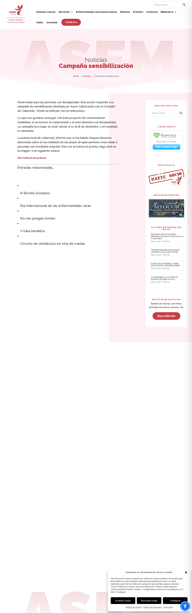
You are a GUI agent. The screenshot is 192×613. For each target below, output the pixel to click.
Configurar (175, 600)
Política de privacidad (152, 607)
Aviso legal (168, 607)
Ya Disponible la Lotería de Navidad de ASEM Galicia (164, 278)
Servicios (64, 12)
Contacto (152, 12)
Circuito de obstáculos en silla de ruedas (52, 244)
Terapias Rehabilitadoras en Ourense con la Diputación (165, 251)
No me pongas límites (37, 218)
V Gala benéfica (32, 231)
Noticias (125, 12)
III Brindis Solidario (35, 193)
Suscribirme (166, 316)
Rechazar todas (149, 600)
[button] (186, 572)
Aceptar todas (123, 600)
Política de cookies (134, 607)
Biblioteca (167, 12)
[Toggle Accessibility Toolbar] (185, 606)
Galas (39, 22)
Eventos (138, 12)
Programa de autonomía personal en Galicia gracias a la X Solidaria (167, 236)
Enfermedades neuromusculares (96, 12)
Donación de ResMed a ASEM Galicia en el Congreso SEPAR (165, 264)
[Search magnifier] (184, 5)
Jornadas (52, 22)
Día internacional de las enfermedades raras (55, 206)
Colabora (71, 22)
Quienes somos (46, 12)
